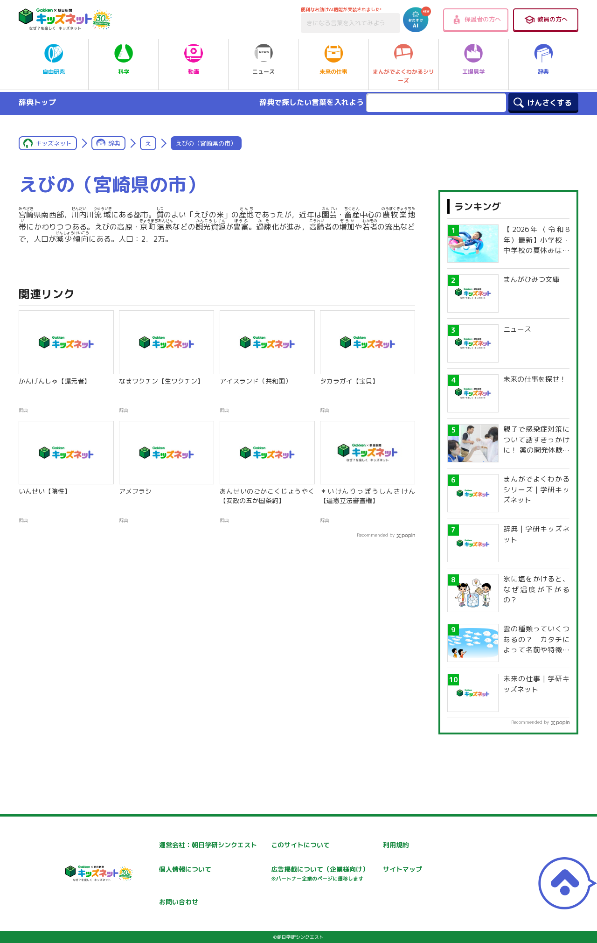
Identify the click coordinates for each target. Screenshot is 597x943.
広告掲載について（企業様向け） (320, 873)
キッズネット (53, 143)
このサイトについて (300, 844)
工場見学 (473, 72)
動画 (193, 72)
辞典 (543, 72)
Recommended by (376, 534)
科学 (123, 72)
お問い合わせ (178, 901)
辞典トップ (37, 102)
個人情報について (185, 869)
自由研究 (53, 72)
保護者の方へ (483, 19)
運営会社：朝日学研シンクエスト (208, 844)
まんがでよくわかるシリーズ (403, 76)
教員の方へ (552, 19)
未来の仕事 (333, 72)
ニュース (263, 72)
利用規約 (396, 844)
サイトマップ (402, 869)
